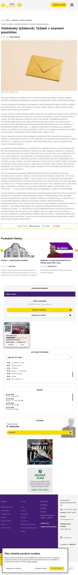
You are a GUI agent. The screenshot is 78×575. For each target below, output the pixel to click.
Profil (22, 507)
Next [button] (76, 250)
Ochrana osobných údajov (29, 528)
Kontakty (44, 505)
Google (57, 226)
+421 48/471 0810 (70, 510)
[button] (39, 294)
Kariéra (43, 512)
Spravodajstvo (5, 510)
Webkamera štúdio (38, 315)
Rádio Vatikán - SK (17, 379)
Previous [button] (1, 250)
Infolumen (14, 368)
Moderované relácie (7, 507)
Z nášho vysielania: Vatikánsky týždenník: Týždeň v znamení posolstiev (25, 24)
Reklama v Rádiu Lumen (28, 524)
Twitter (47, 226)
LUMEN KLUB (45, 523)
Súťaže (23, 531)
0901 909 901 (65, 529)
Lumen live (57, 5)
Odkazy (43, 508)
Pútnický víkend (16, 365)
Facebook (35, 226)
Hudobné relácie (6, 514)
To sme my (24, 521)
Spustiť (12, 432)
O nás (23, 501)
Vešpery (14, 376)
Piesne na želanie (6, 521)
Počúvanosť (24, 514)
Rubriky (3, 524)
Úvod (7, 20)
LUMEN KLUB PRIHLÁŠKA (48, 527)
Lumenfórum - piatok (18, 362)
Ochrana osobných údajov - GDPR (48, 516)
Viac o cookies (32, 561)
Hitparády (44, 501)
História (23, 510)
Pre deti (3, 517)
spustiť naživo (39, 310)
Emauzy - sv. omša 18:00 (19, 371)
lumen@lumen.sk (66, 519)
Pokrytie (23, 517)
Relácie (4, 501)
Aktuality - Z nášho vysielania (22, 20)
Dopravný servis (6, 528)
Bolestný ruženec (17, 373)
